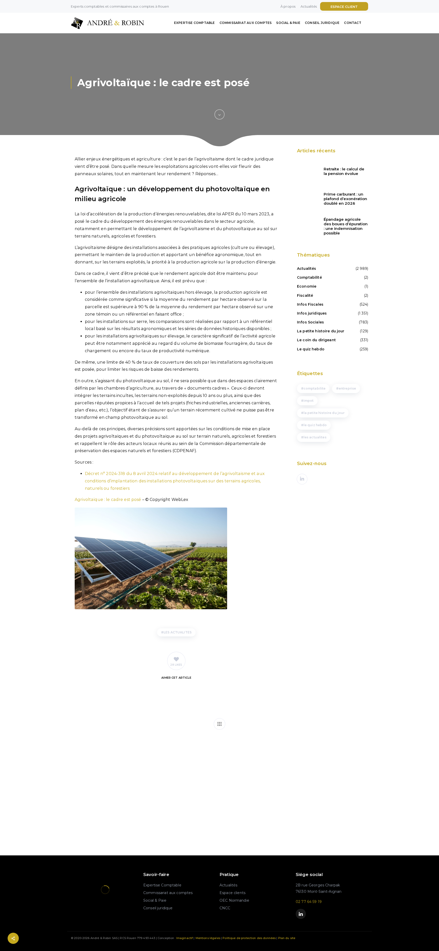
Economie (306, 286)
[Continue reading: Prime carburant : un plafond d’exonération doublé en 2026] (307, 199)
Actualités (309, 6)
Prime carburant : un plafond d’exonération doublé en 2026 (345, 199)
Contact (352, 23)
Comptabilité (309, 277)
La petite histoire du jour (320, 331)
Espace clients (232, 892)
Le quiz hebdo (310, 349)
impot (309, 401)
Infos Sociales (310, 322)
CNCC (225, 908)
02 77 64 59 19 (309, 901)
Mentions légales (208, 938)
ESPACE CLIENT (344, 7)
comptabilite (315, 388)
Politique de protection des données (249, 938)
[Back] (219, 724)
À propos (287, 6)
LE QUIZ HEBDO (315, 425)
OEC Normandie (234, 900)
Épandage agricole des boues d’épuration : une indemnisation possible (346, 226)
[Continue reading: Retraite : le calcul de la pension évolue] (307, 171)
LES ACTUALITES (178, 632)
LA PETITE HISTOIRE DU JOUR (324, 413)
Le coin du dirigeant (316, 340)
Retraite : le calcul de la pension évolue (344, 171)
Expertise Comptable (194, 23)
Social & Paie (288, 23)
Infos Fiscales (310, 304)
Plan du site (286, 938)
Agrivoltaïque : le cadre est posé (108, 499)
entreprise (347, 388)
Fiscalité (305, 295)
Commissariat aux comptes (246, 23)
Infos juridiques (312, 313)
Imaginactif (184, 938)
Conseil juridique (322, 23)
